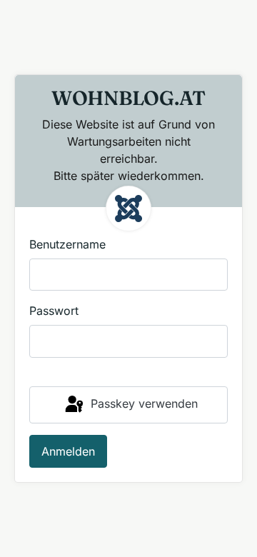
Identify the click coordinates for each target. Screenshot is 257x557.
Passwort (54, 310)
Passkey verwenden (142, 403)
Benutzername (67, 244)
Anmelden (68, 451)
